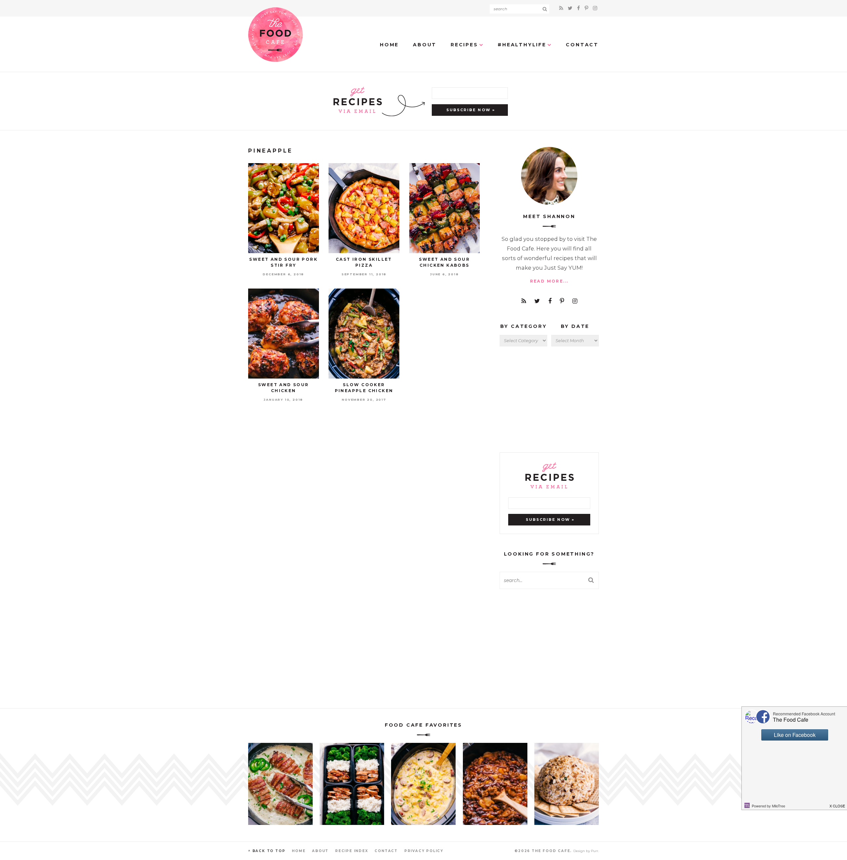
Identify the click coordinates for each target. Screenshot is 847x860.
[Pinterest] (587, 8)
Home (389, 45)
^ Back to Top (266, 851)
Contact (582, 45)
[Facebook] (579, 8)
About (424, 45)
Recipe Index (351, 851)
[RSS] (562, 8)
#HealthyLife (522, 45)
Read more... (549, 281)
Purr (594, 851)
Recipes (464, 45)
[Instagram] (595, 8)
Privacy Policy (423, 851)
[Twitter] (571, 8)
